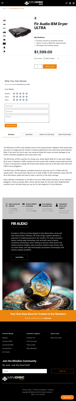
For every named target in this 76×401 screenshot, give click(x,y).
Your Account (32, 341)
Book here (47, 318)
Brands (5, 338)
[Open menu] (2, 3)
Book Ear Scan (56, 338)
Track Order (31, 345)
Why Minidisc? (32, 348)
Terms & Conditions (40, 390)
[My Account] (70, 3)
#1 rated (14, 209)
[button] (35, 17)
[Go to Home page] (34, 3)
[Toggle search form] (66, 3)
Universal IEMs (7, 345)
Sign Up (62, 371)
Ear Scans (6, 352)
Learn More (19, 257)
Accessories (6, 348)
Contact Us (31, 338)
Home (4, 8)
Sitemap (51, 390)
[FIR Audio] (35, 17)
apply (34, 211)
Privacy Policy (27, 390)
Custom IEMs (7, 341)
